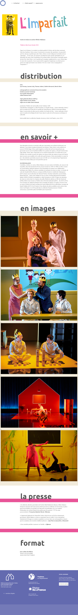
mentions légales (10, 593)
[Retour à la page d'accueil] (3, 3)
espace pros (39, 3)
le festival (16, 3)
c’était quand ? (29, 3)
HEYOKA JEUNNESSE (63, 574)
